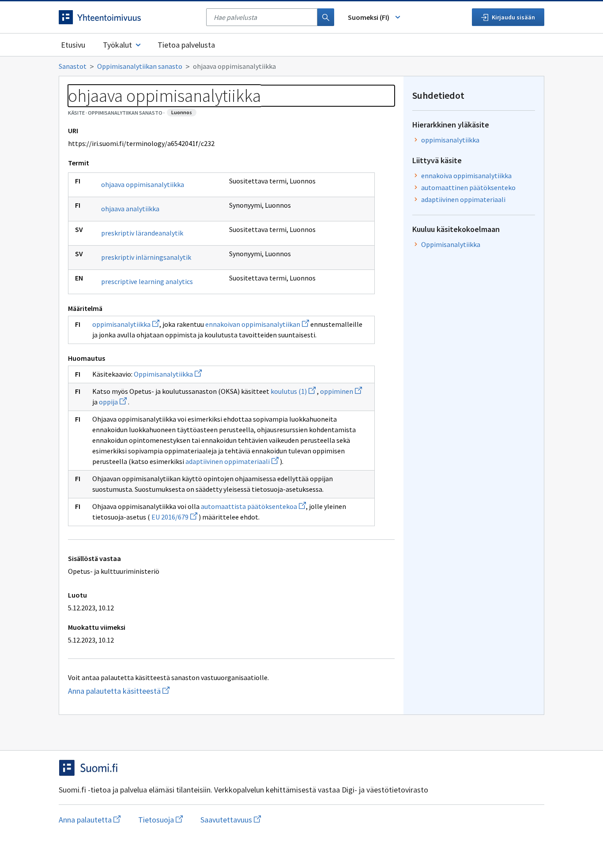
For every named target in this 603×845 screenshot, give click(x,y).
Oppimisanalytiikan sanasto (139, 66)
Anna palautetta (90, 820)
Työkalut (117, 45)
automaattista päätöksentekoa (253, 506)
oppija (113, 401)
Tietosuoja (160, 820)
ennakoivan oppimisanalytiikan (257, 324)
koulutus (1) (293, 391)
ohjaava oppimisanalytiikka (142, 184)
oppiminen (341, 391)
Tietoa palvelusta (186, 45)
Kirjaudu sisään (513, 17)
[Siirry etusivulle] (128, 17)
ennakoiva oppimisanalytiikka (466, 175)
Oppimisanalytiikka (168, 374)
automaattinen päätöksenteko (468, 187)
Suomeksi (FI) (368, 17)
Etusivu (73, 45)
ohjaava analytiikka (130, 208)
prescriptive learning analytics (147, 281)
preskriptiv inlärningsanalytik (146, 257)
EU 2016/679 (174, 516)
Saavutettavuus (230, 820)
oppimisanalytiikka (125, 324)
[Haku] (325, 17)
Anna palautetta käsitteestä (149, 691)
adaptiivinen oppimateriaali (232, 461)
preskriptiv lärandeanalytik (142, 232)
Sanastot (73, 66)
